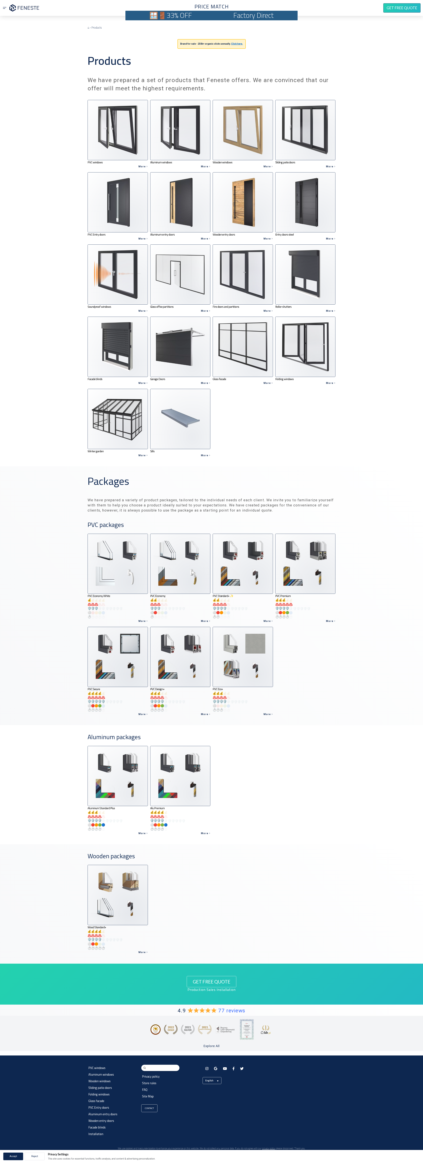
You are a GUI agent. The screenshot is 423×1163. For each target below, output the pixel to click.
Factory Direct (253, 15)
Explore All (211, 1046)
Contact (149, 1108)
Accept (13, 1156)
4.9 (211, 1011)
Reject (34, 1156)
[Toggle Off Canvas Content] (5, 8)
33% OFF (179, 15)
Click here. (237, 43)
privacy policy (268, 1148)
